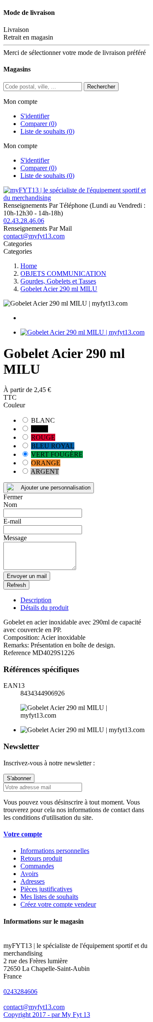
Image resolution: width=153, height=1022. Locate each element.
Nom (10, 504)
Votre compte (22, 834)
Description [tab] (35, 600)
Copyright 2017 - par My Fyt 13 (46, 1014)
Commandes (37, 866)
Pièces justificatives (46, 889)
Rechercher (101, 86)
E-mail (12, 521)
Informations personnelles (54, 850)
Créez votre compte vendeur (58, 904)
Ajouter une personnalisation (56, 487)
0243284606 (20, 991)
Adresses (32, 881)
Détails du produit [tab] (44, 607)
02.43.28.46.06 (23, 220)
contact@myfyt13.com (34, 236)
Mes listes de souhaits (49, 896)
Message (15, 537)
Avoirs (29, 873)
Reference (17, 652)
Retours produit (41, 858)
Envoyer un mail (27, 576)
